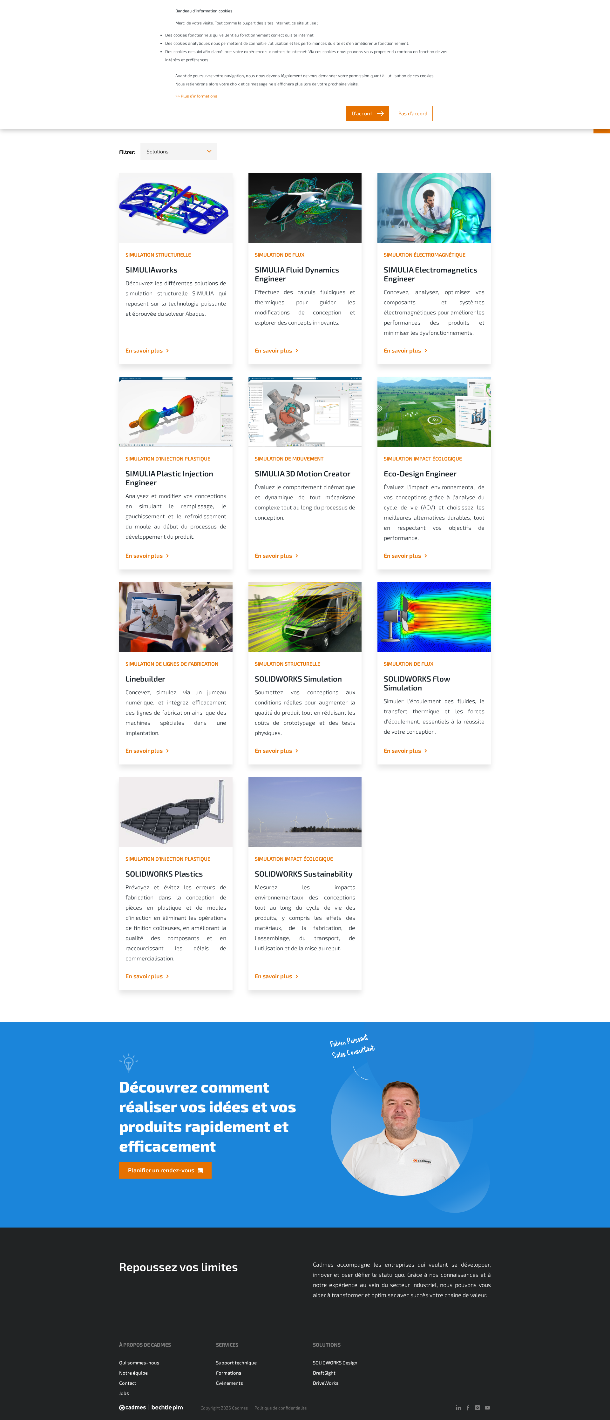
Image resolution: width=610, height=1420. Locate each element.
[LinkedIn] (458, 1407)
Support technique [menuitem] (236, 1362)
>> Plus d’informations (196, 95)
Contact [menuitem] (127, 1383)
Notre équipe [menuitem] (133, 1373)
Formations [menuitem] (228, 1373)
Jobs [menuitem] (124, 1393)
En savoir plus (144, 350)
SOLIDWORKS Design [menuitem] (335, 1362)
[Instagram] (477, 1407)
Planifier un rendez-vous (161, 1170)
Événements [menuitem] (229, 1383)
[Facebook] (467, 1407)
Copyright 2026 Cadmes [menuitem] (224, 1407)
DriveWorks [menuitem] (326, 1383)
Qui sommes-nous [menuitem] (139, 1362)
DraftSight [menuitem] (324, 1373)
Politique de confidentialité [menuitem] (280, 1407)
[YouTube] (487, 1407)
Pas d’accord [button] (412, 113)
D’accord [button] (362, 113)
